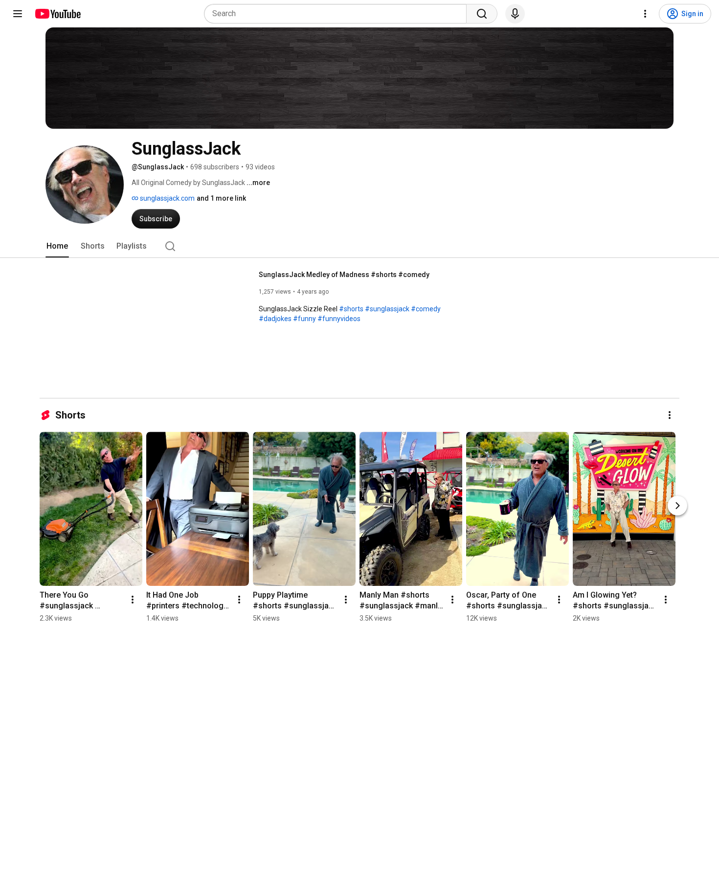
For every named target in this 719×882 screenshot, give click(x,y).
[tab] (57, 246)
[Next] (677, 505)
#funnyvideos (338, 319)
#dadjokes (275, 319)
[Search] (481, 13)
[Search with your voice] (515, 13)
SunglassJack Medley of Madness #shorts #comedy (344, 275)
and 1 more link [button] (221, 198)
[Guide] (17, 14)
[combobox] (338, 14)
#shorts (351, 309)
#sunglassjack (387, 309)
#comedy (426, 309)
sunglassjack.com (166, 198)
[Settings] (645, 14)
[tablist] (359, 246)
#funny (304, 319)
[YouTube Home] (57, 13)
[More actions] (669, 415)
